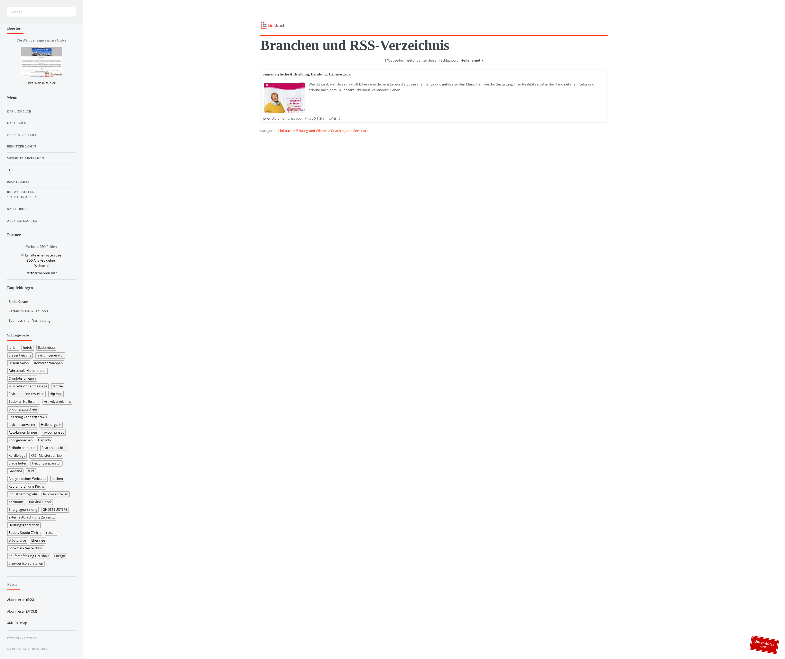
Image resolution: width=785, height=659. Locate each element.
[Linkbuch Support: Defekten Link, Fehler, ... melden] (606, 24)
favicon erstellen (55, 494)
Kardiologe (17, 455)
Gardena (15, 471)
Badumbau (46, 347)
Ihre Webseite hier (41, 83)
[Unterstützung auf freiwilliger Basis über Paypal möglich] (598, 24)
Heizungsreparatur (46, 463)
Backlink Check (40, 502)
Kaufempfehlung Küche (27, 486)
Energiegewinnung (23, 509)
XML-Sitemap (17, 623)
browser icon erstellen (26, 563)
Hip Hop (56, 393)
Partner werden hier (41, 273)
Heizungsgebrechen (24, 525)
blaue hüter (18, 463)
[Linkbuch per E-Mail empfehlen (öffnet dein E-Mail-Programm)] (582, 24)
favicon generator (50, 355)
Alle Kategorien (22, 220)
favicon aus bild (54, 447)
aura (31, 471)
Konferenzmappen (48, 363)
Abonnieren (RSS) (20, 599)
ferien (13, 347)
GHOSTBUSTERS (55, 509)
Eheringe (38, 540)
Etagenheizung (20, 355)
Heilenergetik (51, 424)
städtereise (17, 540)
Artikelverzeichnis (57, 401)
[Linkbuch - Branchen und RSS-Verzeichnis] (346, 26)
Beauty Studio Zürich (25, 532)
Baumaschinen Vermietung (29, 320)
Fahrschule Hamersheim (27, 370)
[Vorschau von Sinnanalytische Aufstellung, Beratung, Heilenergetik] (283, 97)
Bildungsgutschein (23, 409)
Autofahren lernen (23, 432)
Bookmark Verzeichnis (26, 548)
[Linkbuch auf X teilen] (590, 24)
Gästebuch (17, 123)
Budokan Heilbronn (24, 401)
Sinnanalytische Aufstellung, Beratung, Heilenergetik (306, 74)
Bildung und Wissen (311, 130)
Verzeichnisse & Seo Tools (28, 311)
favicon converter (22, 424)
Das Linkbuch (19, 111)
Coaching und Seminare (350, 130)
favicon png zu (53, 432)
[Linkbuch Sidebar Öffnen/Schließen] (92, 12)
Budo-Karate (18, 301)
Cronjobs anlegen (22, 378)
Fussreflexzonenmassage (28, 386)
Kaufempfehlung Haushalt (29, 556)
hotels (28, 347)
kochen (57, 478)
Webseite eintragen (25, 158)
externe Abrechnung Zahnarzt (32, 517)
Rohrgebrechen (21, 440)
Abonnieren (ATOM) (22, 611)
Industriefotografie (23, 494)
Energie (60, 556)
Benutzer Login (21, 146)
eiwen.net (30, 638)
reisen (51, 532)
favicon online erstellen (26, 393)
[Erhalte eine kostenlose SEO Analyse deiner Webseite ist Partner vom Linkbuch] (41, 261)
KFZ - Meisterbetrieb (46, 455)
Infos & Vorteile (22, 134)
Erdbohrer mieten (22, 447)
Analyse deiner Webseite (27, 478)
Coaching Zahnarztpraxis (28, 417)
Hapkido (44, 440)
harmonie (16, 502)
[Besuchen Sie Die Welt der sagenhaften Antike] (41, 62)
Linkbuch (285, 130)
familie (58, 386)
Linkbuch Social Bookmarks (28, 649)
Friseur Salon (19, 363)
